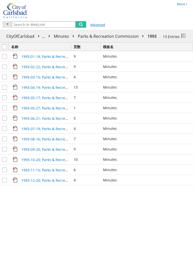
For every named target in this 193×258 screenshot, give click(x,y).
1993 (152, 36)
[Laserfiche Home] (21, 10)
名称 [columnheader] (14, 46)
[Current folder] (7, 24)
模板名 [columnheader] (108, 46)
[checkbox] (4, 46)
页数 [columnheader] (77, 46)
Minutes (62, 36)
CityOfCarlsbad (26, 36)
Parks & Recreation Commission (109, 36)
